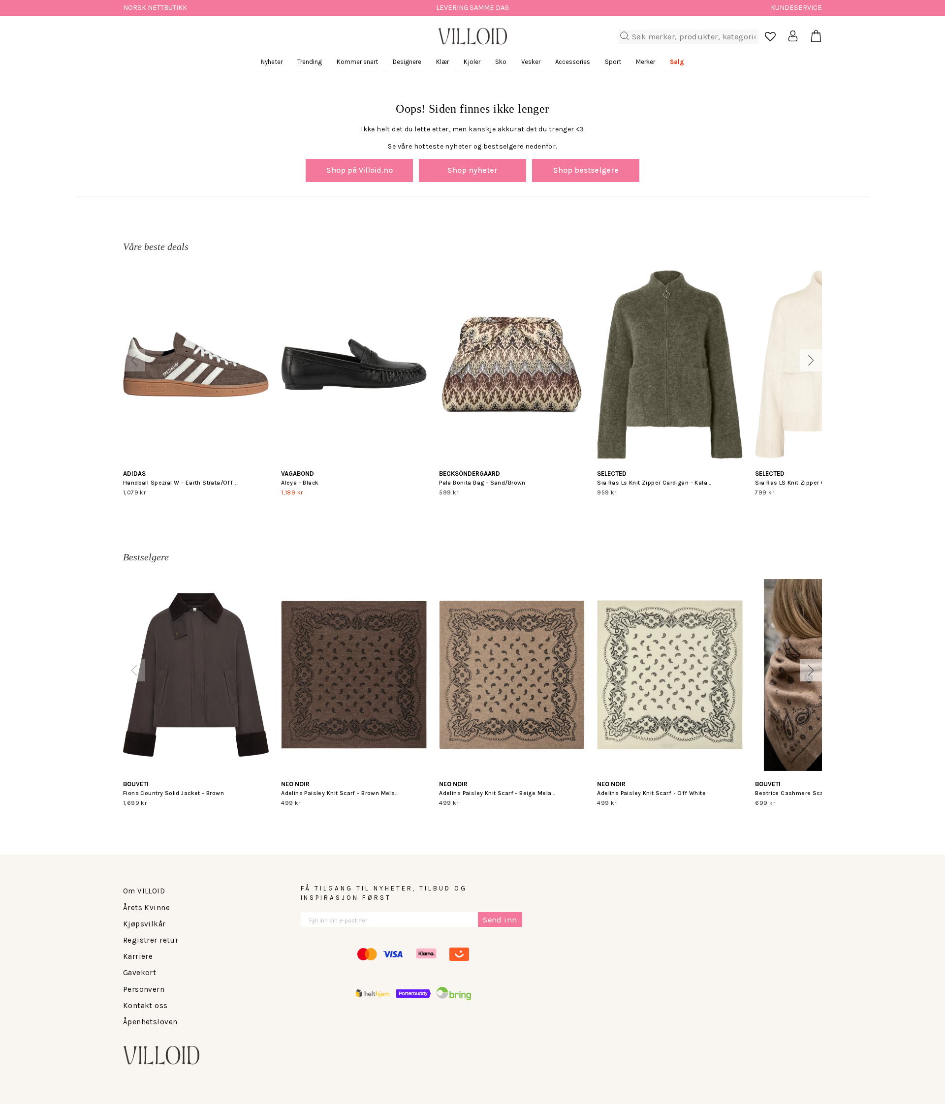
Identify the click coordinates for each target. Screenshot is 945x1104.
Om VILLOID (144, 891)
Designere (407, 61)
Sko (500, 61)
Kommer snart (357, 61)
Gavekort (139, 972)
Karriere (138, 956)
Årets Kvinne (146, 907)
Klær (442, 61)
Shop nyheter (472, 170)
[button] (134, 360)
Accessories (572, 61)
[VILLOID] (472, 36)
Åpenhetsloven (150, 1021)
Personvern (143, 989)
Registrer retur (150, 940)
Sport (613, 61)
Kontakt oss (145, 1005)
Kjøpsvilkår (144, 924)
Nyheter (272, 61)
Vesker (530, 61)
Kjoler (472, 61)
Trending (309, 61)
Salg (677, 61)
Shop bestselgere (586, 170)
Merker (645, 61)
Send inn (500, 919)
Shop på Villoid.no (359, 170)
